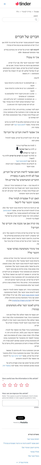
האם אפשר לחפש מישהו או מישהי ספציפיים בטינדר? (21, 443)
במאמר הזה (6, 366)
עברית (20, 462)
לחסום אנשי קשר (20, 125)
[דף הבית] (23, 5)
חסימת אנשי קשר (33, 439)
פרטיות (25, 462)
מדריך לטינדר (26, 12)
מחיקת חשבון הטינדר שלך (30, 447)
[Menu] (4, 4)
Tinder (36, 12)
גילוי (17, 12)
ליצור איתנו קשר (16, 356)
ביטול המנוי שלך (33, 456)
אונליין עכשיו (34, 452)
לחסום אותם (7, 210)
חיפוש (36, 16)
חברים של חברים (27, 37)
